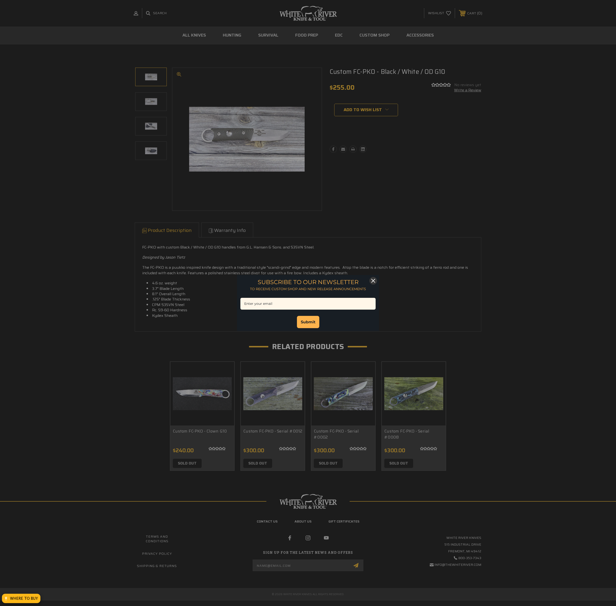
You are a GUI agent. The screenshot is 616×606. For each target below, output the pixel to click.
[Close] (373, 281)
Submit (308, 322)
